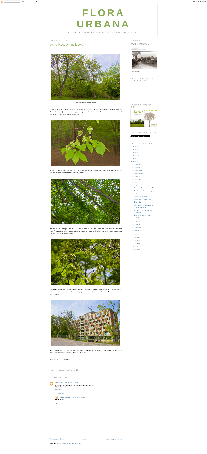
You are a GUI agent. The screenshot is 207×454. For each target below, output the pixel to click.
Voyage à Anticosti (140, 196)
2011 (134, 243)
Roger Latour (65, 397)
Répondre (58, 389)
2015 (135, 162)
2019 (135, 150)
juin (136, 182)
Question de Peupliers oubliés (144, 188)
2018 (135, 153)
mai (136, 185)
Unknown (58, 382)
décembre (138, 164)
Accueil (84, 439)
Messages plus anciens (114, 439)
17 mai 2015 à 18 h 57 (70, 382)
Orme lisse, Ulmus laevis (66, 44)
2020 (135, 147)
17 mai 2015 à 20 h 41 (81, 397)
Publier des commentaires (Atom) (70, 443)
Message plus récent (57, 439)
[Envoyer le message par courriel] (77, 370)
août (136, 176)
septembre (138, 173)
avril (136, 221)
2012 (135, 240)
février (137, 227)
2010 (135, 246)
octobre (137, 170)
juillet (137, 179)
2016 (135, 159)
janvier (137, 230)
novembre (138, 167)
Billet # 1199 (138, 202)
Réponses (60, 393)
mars (137, 224)
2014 (135, 234)
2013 (135, 237)
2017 (135, 156)
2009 (135, 249)
